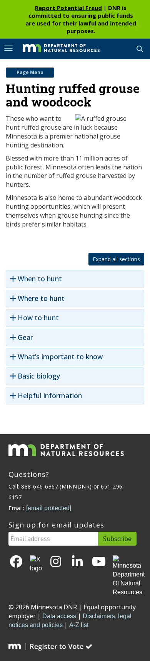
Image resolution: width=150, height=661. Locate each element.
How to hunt (38, 317)
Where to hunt (41, 298)
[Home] (55, 48)
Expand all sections (116, 259)
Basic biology (39, 376)
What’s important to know (60, 356)
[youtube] (99, 562)
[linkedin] (77, 562)
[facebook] (16, 562)
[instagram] (55, 562)
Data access (59, 616)
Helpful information (50, 395)
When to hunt (40, 278)
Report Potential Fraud (68, 8)
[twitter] (36, 564)
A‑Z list (78, 625)
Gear (25, 337)
